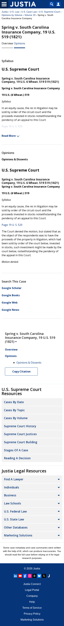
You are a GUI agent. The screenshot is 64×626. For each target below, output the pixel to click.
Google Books (11, 295)
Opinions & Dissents (15, 159)
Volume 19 (29, 15)
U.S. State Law (14, 519)
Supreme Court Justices (20, 434)
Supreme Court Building (20, 442)
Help (32, 601)
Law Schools (12, 503)
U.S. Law (14, 11)
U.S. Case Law (29, 11)
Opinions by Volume (12, 15)
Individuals (11, 487)
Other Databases (16, 527)
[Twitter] (44, 576)
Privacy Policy (32, 613)
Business (10, 495)
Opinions (19, 43)
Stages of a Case (16, 450)
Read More (9, 136)
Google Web (10, 302)
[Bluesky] (39, 576)
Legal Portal (32, 590)
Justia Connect (32, 584)
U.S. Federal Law (15, 511)
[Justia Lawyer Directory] (49, 576)
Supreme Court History (20, 426)
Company (32, 595)
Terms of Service (32, 607)
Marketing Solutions (18, 535)
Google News (10, 310)
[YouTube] (20, 576)
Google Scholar (11, 288)
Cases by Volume (16, 418)
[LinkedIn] (15, 576)
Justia (5, 11)
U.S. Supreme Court (49, 11)
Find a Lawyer (13, 479)
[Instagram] (30, 576)
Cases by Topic (14, 410)
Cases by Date (14, 402)
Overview (7, 43)
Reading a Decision (17, 458)
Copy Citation (21, 371)
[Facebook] (25, 576)
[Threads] (34, 576)
